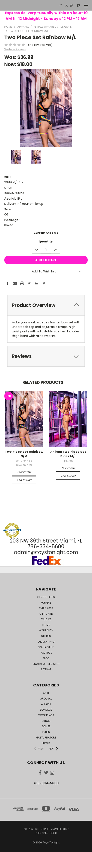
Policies (46, 619)
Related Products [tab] (42, 382)
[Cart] (78, 5)
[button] (46, 515)
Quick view (24, 472)
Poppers (46, 602)
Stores (46, 636)
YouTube (46, 653)
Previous (6, 847)
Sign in (37, 664)
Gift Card (46, 614)
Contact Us (46, 647)
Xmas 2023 (46, 608)
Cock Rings (46, 715)
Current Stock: (46, 233)
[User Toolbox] (66, 5)
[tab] (46, 305)
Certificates (46, 597)
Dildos (46, 721)
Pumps (46, 743)
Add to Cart (24, 480)
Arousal (46, 698)
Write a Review (15, 49)
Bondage (46, 709)
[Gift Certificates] (72, 5)
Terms (46, 625)
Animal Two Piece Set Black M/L (68, 454)
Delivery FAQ (46, 641)
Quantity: (46, 241)
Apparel (46, 704)
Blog (46, 658)
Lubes (46, 732)
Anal (46, 693)
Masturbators (46, 737)
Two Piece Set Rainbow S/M (24, 454)
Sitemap (46, 669)
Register (53, 664)
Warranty (46, 630)
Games (46, 726)
